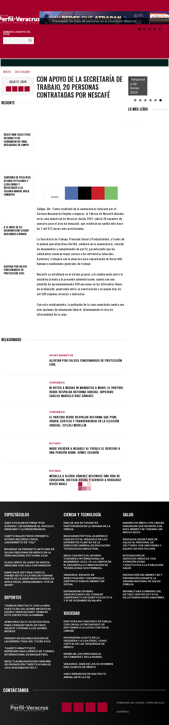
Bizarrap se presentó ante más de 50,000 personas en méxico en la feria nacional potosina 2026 (29, 552)
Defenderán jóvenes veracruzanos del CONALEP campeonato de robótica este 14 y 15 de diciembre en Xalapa (88, 596)
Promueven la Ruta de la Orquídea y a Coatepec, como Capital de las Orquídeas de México (85, 642)
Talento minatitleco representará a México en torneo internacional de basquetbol (29, 651)
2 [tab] (144, 29)
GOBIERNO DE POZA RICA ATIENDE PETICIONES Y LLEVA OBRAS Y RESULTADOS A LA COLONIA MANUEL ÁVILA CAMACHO (17, 185)
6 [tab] (160, 100)
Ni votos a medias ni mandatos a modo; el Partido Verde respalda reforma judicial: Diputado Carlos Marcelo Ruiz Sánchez (86, 391)
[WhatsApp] (111, 193)
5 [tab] (159, 29)
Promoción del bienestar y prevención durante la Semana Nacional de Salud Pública (142, 579)
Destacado (22, 72)
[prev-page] (131, 123)
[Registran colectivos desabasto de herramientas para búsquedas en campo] (17, 120)
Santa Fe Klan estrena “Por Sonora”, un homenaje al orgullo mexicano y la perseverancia (29, 526)
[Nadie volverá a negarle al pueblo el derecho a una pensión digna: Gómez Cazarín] (23, 448)
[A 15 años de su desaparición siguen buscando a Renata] (17, 212)
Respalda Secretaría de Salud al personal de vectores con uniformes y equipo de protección (142, 544)
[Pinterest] (98, 193)
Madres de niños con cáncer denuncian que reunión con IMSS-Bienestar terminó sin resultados (143, 527)
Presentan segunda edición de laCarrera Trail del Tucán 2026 (27, 640)
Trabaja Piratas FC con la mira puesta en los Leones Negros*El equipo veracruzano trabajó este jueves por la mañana (27, 610)
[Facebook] (8, 89)
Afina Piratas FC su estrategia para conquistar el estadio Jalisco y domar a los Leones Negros (27, 626)
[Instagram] (14, 89)
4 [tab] (154, 29)
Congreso (57, 382)
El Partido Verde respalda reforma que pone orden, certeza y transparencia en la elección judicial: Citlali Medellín (84, 421)
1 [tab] (139, 29)
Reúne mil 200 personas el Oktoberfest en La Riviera (83, 655)
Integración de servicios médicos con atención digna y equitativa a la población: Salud (143, 562)
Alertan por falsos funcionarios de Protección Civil (15, 269)
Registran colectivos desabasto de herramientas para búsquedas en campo (17, 140)
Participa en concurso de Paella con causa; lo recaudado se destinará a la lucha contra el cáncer (87, 626)
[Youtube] (27, 89)
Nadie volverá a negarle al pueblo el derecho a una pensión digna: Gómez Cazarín (84, 450)
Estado (55, 443)
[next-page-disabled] (138, 123)
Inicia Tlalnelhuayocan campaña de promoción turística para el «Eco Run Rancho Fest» (27, 664)
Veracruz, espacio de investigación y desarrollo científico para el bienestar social (84, 579)
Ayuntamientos (61, 355)
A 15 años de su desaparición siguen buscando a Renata (16, 230)
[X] (21, 89)
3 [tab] (149, 29)
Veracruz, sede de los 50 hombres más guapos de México (88, 665)
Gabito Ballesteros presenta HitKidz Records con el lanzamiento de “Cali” (26, 539)
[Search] (30, 40)
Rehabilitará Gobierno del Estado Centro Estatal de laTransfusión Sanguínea (143, 594)
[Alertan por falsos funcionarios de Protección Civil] (17, 251)
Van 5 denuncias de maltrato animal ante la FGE (85, 675)
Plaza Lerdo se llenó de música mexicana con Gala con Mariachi (27, 564)
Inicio (7, 72)
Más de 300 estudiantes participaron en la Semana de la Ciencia (87, 526)
